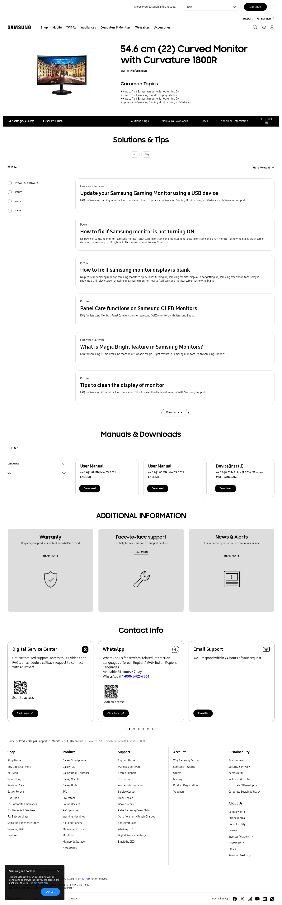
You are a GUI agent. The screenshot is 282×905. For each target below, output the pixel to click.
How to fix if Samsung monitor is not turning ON (151, 91)
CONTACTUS (266, 121)
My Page (178, 779)
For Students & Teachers (21, 810)
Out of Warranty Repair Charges (136, 816)
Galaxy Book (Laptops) (76, 773)
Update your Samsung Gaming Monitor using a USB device (157, 102)
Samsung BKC (15, 829)
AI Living (12, 773)
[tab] (129, 729)
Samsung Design (238, 855)
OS (9, 473)
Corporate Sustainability (243, 791)
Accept (50, 891)
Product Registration (185, 785)
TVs (65, 791)
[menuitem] (44, 27)
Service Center (126, 791)
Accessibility (235, 773)
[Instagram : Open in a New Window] (249, 899)
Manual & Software (129, 766)
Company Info (236, 811)
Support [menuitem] (247, 18)
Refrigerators (70, 810)
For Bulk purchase (17, 816)
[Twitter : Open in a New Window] (242, 899)
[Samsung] (19, 27)
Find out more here (38, 883)
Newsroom (235, 843)
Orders (177, 773)
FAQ (146, 154)
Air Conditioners (72, 823)
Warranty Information (134, 70)
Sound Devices (71, 804)
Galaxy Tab (69, 766)
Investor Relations (239, 836)
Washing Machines (74, 816)
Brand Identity (236, 824)
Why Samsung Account (186, 760)
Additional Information (234, 121)
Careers (232, 830)
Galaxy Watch (71, 779)
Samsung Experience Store (23, 823)
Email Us (203, 713)
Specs (204, 121)
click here (85, 878)
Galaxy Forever (16, 791)
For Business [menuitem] (264, 18)
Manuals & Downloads (175, 121)
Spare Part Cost (127, 823)
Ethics (232, 849)
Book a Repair (126, 804)
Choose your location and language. (155, 6)
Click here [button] (23, 713)
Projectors (69, 798)
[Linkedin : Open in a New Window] (264, 899)
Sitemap (72, 898)
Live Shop (13, 798)
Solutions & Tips (139, 121)
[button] (175, 195)
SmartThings (14, 779)
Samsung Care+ (16, 785)
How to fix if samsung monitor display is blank (150, 95)
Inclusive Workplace (240, 779)
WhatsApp (124, 829)
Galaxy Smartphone (74, 760)
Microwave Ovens (73, 829)
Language (13, 464)
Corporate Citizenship (241, 785)
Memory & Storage (74, 841)
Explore (11, 835)
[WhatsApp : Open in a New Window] (272, 899)
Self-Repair (124, 779)
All (134, 154)
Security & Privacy (239, 766)
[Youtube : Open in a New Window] (257, 899)
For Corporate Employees (22, 804)
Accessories (70, 848)
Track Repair (125, 798)
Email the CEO (126, 841)
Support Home (126, 760)
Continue (255, 6)
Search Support (127, 773)
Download (90, 488)
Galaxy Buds (70, 785)
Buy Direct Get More (19, 766)
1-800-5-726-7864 (135, 676)
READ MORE (50, 555)
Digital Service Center (131, 835)
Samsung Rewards (184, 766)
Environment (236, 760)
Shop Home (14, 760)
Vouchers (178, 791)
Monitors (68, 835)
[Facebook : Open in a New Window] (235, 899)
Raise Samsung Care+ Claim (134, 810)
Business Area (236, 818)
